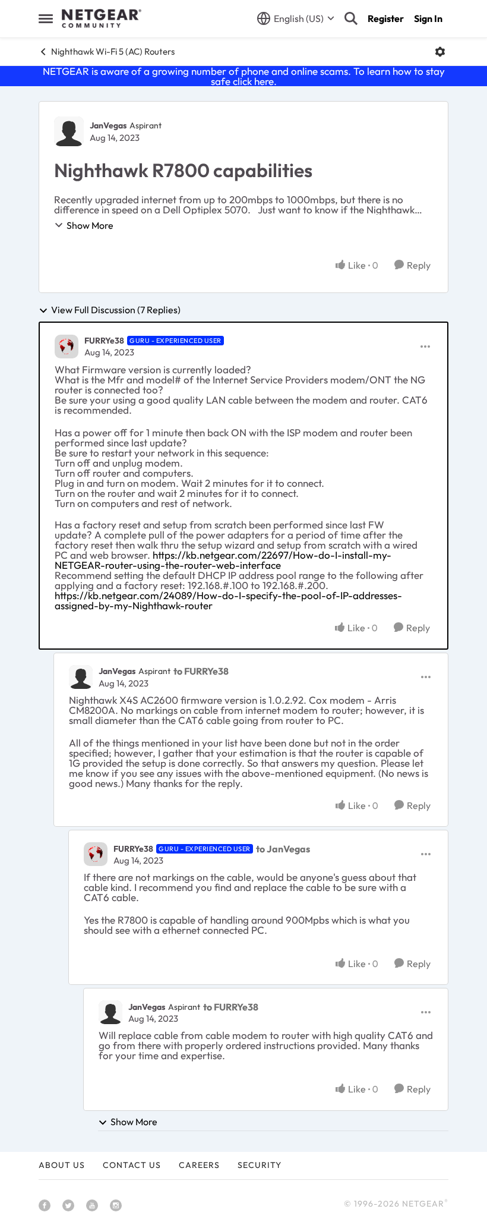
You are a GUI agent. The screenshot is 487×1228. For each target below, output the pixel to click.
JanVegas (108, 125)
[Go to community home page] (101, 18)
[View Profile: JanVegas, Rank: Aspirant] (69, 131)
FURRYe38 (104, 340)
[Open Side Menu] (46, 18)
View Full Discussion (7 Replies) (116, 310)
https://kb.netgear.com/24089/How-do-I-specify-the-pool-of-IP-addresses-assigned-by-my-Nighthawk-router (228, 600)
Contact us (132, 1165)
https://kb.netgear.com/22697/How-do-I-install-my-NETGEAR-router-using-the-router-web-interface (223, 560)
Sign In (428, 18)
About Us (62, 1165)
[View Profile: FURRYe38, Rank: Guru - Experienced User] (66, 346)
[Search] (351, 18)
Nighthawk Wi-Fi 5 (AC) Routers (113, 51)
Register (386, 18)
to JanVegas (283, 849)
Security (260, 1165)
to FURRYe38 (201, 671)
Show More (90, 225)
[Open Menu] (440, 51)
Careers (199, 1165)
